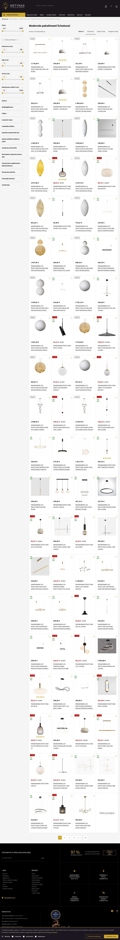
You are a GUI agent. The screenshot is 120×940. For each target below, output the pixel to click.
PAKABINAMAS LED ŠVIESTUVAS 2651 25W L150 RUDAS (39, 69)
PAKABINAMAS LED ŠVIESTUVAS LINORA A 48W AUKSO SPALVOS (106, 786)
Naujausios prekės (32, 15)
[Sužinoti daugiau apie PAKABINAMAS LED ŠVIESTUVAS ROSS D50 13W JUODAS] (107, 287)
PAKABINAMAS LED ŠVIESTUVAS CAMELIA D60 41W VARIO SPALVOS (39, 109)
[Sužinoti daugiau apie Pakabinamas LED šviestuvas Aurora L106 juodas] (107, 646)
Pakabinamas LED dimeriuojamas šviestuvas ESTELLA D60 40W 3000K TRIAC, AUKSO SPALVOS (61, 270)
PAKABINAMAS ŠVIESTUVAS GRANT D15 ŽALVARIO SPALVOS (106, 388)
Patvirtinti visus (111, 936)
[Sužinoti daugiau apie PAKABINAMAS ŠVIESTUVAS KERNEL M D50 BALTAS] (62, 48)
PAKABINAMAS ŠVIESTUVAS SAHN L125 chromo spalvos (84, 587)
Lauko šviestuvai (36, 882)
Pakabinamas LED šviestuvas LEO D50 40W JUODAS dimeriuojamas (61, 467)
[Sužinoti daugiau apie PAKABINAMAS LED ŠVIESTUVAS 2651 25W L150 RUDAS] (40, 48)
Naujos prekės (35, 876)
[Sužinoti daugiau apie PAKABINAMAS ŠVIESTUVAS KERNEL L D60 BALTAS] (62, 88)
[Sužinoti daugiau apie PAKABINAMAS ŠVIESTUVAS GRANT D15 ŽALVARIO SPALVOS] (107, 367)
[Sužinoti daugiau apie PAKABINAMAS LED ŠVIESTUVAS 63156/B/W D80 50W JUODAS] (107, 486)
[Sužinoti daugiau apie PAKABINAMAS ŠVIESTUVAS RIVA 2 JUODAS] (107, 685)
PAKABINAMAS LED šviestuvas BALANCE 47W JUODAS (106, 348)
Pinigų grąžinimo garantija (74, 899)
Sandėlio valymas (51, 15)
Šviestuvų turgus (36, 893)
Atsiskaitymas (6, 878)
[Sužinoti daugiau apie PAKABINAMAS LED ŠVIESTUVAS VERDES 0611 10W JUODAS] (62, 407)
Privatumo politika (7, 882)
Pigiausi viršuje (101, 31)
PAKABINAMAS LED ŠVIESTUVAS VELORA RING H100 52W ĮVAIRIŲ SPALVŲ (83, 188)
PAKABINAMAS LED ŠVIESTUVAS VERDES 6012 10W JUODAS (106, 427)
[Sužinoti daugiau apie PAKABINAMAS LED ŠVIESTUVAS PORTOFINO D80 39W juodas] (84, 486)
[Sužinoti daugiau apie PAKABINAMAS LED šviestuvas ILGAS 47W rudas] (107, 725)
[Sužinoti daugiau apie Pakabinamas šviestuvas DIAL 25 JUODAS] (84, 606)
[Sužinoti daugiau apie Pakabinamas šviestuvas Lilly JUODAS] (84, 646)
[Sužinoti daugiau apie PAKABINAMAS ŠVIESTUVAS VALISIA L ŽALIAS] (62, 486)
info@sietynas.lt (13, 921)
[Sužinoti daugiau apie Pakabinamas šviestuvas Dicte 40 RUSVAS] (40, 526)
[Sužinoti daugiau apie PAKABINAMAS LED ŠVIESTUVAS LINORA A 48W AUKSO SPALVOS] (107, 765)
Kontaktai (88, 15)
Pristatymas (6, 876)
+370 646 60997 (18, 918)
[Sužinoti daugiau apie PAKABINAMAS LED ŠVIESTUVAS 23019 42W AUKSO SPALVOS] (84, 805)
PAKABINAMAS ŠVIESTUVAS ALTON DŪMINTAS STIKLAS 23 (40, 746)
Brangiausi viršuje (113, 31)
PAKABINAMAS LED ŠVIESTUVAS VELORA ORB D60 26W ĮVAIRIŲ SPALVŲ (39, 388)
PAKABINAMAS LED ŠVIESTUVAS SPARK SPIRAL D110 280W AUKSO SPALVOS (84, 427)
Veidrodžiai (34, 891)
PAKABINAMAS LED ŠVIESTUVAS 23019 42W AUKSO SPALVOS (82, 825)
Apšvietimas (71, 15)
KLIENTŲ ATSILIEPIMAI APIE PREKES (109, 853)
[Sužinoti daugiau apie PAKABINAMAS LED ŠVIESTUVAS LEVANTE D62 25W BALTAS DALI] (84, 447)
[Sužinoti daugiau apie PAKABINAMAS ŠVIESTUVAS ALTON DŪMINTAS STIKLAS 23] (40, 725)
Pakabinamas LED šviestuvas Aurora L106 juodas (106, 666)
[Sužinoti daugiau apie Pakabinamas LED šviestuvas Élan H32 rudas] (62, 128)
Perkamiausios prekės (37, 878)
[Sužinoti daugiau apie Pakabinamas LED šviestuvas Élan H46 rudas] (40, 486)
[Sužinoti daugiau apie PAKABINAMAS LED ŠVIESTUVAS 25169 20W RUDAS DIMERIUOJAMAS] (107, 606)
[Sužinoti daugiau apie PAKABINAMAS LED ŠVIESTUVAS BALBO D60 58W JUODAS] (62, 725)
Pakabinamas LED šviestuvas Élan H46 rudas (38, 507)
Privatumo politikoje (51, 932)
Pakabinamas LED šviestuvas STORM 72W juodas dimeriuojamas (39, 825)
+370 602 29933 (8, 918)
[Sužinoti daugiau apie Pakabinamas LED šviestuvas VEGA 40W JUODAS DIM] (107, 88)
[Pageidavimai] (111, 6)
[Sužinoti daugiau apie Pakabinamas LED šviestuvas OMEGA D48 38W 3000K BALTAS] (62, 287)
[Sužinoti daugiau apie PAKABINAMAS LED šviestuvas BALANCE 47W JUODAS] (107, 327)
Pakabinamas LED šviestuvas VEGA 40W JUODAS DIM (105, 109)
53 (85, 837)
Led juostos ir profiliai (37, 884)
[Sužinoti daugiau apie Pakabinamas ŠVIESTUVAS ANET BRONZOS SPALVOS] (107, 447)
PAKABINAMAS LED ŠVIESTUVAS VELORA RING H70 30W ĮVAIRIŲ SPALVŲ (83, 228)
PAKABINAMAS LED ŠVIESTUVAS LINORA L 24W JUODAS (106, 547)
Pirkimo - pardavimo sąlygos (10, 880)
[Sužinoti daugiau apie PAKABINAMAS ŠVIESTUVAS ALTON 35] (40, 685)
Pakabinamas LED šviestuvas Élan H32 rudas (60, 149)
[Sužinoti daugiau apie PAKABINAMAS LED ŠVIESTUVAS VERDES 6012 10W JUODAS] (107, 407)
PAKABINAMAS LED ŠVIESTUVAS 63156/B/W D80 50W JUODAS (107, 507)
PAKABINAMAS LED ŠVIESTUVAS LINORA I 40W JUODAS (61, 547)
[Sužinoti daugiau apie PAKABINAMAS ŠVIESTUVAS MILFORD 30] (107, 168)
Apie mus (79, 15)
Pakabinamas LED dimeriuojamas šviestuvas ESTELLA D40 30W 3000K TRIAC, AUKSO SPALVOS (61, 589)
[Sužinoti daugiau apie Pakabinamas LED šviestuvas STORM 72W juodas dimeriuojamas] (40, 805)
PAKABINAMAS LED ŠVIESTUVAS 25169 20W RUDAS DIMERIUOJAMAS (105, 626)
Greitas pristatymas (11, 40)
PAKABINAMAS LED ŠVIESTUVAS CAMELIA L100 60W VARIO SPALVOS (84, 69)
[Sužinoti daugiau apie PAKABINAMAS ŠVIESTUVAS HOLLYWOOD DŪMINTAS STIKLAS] (62, 805)
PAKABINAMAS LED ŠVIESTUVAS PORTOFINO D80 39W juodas (83, 507)
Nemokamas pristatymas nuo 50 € (74, 877)
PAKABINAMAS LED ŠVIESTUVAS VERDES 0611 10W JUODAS (61, 427)
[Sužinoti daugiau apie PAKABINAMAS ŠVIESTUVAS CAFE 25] (40, 765)
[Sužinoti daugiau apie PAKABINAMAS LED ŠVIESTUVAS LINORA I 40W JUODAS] (62, 526)
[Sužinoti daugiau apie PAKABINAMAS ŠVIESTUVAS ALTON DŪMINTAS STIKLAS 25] (62, 168)
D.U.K (4, 884)
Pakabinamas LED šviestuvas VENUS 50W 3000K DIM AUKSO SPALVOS (39, 587)
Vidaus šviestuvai (36, 880)
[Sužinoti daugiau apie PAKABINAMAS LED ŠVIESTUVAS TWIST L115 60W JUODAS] (62, 685)
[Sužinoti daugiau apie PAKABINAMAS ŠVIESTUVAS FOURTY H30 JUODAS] (62, 208)
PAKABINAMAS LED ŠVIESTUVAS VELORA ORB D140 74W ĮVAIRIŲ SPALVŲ (83, 308)
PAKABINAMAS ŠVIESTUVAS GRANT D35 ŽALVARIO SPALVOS (62, 388)
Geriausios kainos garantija (103, 899)
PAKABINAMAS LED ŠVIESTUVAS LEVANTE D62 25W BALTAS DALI (83, 467)
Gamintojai (62, 15)
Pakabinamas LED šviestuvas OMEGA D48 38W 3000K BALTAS (61, 308)
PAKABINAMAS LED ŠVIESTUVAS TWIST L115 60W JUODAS (61, 706)
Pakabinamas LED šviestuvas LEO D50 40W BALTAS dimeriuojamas (106, 228)
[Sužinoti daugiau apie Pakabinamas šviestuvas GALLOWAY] (84, 526)
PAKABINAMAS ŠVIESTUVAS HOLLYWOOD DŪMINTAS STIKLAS (62, 825)
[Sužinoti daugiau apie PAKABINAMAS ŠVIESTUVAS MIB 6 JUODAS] (62, 327)
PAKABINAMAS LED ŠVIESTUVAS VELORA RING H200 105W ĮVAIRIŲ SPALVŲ (84, 149)
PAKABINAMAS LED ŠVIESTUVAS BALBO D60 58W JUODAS (62, 746)
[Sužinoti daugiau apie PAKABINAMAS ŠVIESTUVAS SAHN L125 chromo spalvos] (84, 566)
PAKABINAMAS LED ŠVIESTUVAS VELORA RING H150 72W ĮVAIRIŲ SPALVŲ (39, 188)
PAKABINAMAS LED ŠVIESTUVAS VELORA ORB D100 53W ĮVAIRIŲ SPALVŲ (39, 348)
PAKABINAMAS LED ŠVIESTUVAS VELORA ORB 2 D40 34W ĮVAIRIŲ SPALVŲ (39, 308)
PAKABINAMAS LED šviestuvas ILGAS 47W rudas (105, 746)
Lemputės (34, 886)
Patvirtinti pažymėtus (94, 936)
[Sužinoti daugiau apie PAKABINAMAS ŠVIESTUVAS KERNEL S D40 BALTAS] (107, 48)
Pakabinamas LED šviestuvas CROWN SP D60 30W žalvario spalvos (40, 467)
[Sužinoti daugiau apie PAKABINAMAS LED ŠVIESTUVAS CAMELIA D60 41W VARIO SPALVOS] (40, 88)
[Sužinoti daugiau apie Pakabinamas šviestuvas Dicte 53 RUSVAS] (84, 725)
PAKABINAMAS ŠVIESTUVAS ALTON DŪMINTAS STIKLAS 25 (62, 188)
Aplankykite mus (9, 898)
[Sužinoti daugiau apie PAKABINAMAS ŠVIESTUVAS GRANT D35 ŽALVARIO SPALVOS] (62, 367)
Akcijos (42, 15)
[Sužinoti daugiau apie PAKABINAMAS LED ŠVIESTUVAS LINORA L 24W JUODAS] (107, 526)
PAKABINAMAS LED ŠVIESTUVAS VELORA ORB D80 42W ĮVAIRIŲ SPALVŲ (83, 348)
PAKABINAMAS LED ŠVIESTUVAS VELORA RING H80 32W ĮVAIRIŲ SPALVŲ (39, 228)
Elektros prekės (35, 888)
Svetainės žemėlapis (8, 888)
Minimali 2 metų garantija (103, 877)
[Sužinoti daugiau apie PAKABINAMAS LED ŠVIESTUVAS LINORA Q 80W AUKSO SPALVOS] (84, 765)
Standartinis (90, 31)
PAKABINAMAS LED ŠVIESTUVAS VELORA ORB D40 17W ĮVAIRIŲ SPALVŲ (83, 388)
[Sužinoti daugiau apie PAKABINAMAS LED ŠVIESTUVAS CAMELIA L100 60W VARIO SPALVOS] (84, 48)
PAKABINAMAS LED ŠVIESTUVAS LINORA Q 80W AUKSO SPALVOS (84, 786)
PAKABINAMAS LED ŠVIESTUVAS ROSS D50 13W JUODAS (106, 308)
